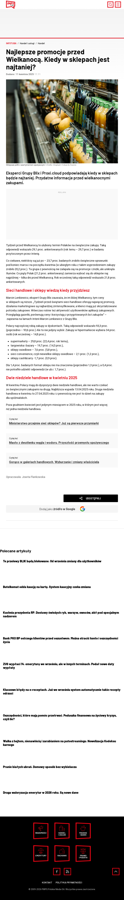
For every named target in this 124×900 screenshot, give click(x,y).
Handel (15, 485)
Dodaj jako (57, 509)
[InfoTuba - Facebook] (56, 871)
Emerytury (40, 855)
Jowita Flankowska (33, 477)
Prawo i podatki (83, 856)
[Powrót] (115, 871)
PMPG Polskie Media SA (53, 889)
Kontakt (47, 882)
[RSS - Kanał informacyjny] (67, 871)
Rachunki (62, 855)
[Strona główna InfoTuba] (10, 4)
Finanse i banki (83, 834)
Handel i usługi (19, 481)
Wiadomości (18, 489)
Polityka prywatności (69, 882)
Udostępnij (93, 498)
